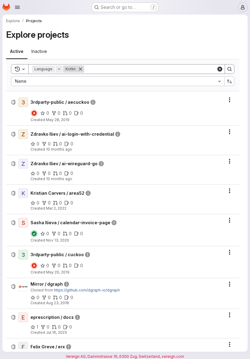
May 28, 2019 (58, 119)
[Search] (229, 69)
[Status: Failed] (34, 113)
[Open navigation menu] (17, 7)
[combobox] (117, 81)
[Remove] (80, 69)
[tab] (16, 51)
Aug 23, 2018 (57, 303)
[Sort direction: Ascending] (229, 81)
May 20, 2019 (58, 272)
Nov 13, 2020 (57, 240)
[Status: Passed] (34, 233)
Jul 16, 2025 (56, 332)
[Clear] (219, 69)
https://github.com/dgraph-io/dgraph (87, 290)
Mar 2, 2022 (56, 208)
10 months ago (59, 149)
